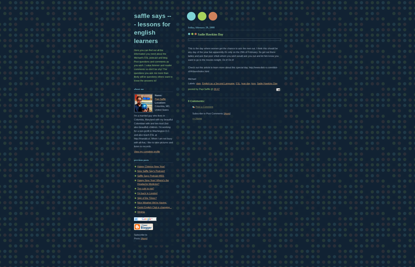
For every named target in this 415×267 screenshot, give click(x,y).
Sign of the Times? (147, 198)
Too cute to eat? (145, 188)
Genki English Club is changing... (154, 207)
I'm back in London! (147, 193)
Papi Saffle (160, 99)
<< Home (197, 118)
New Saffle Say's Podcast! (151, 171)
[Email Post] (277, 90)
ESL (238, 83)
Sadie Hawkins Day (210, 34)
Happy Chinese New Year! (151, 166)
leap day (245, 83)
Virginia (141, 212)
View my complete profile (147, 151)
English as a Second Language (218, 83)
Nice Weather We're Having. (152, 202)
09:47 (217, 89)
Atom (227, 113)
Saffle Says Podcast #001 (150, 175)
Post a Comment (204, 107)
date (198, 83)
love (253, 83)
